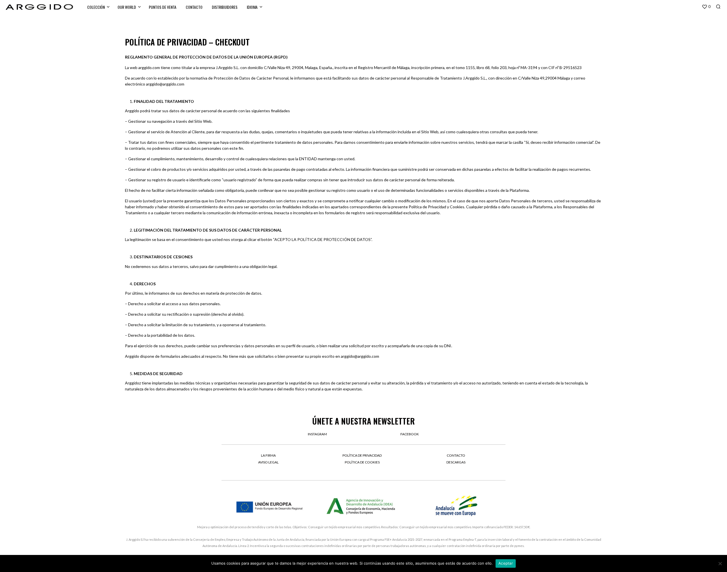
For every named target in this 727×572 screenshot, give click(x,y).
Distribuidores (224, 7)
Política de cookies (362, 462)
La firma (268, 455)
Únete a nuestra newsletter (363, 421)
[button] (706, 7)
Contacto (194, 7)
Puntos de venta (162, 7)
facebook (409, 434)
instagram (317, 434)
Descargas (455, 462)
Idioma (252, 7)
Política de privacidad (362, 455)
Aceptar (505, 563)
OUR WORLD (127, 7)
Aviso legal (268, 462)
